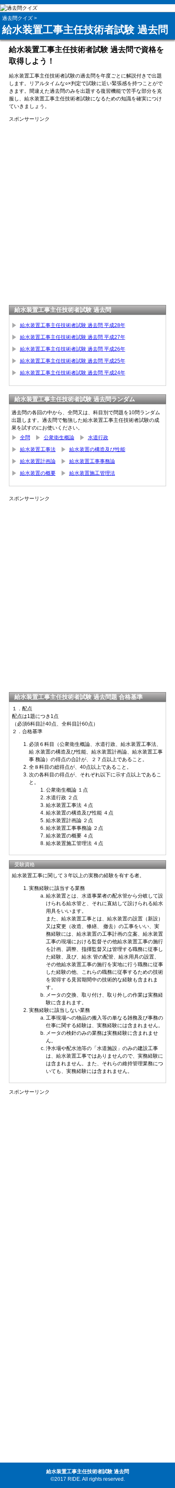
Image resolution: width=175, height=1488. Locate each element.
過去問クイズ (17, 18)
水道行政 (98, 438)
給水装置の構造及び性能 (97, 449)
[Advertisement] (87, 210)
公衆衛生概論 (59, 438)
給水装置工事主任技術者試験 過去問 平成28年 (72, 325)
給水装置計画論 (38, 461)
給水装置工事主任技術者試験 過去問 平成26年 (72, 349)
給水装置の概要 (38, 473)
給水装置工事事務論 (92, 461)
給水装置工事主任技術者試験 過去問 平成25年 (72, 361)
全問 (25, 438)
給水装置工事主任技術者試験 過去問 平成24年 (72, 373)
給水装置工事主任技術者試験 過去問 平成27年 (72, 337)
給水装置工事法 (38, 449)
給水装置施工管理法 (92, 473)
